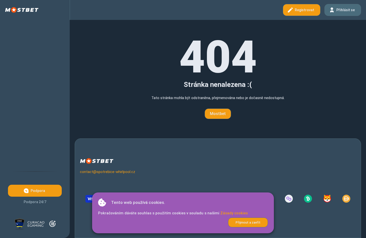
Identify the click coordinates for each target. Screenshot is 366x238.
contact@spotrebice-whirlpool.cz (107, 172)
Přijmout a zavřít (248, 222)
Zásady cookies (234, 213)
